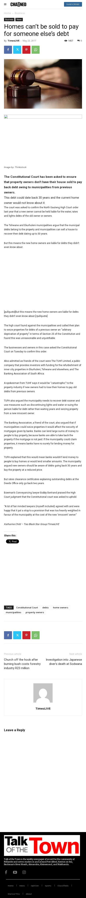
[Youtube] (15, 872)
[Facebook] (8, 50)
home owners (60, 607)
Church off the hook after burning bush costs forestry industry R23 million (22, 664)
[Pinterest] (26, 50)
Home (7, 13)
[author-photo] (43, 702)
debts (45, 607)
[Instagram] (24, 872)
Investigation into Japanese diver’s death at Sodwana (64, 662)
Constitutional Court (27, 607)
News (19, 19)
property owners (35, 612)
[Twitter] (17, 50)
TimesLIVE (13, 40)
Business (20, 13)
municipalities (13, 612)
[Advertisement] (43, 280)
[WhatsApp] (36, 50)
